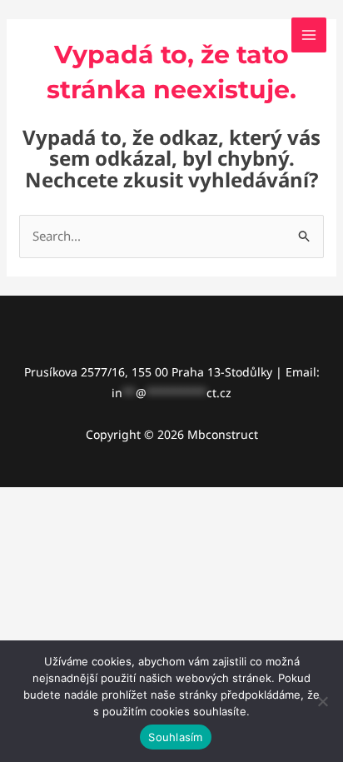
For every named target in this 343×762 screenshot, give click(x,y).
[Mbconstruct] (58, 34)
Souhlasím (175, 737)
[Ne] (322, 701)
